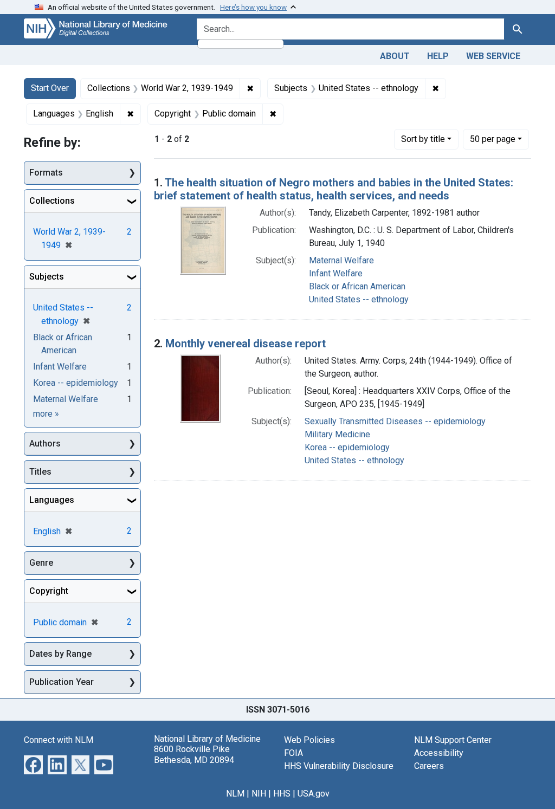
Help (438, 56)
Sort (423, 139)
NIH (258, 793)
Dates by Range (60, 654)
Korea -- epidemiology (347, 447)
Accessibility (438, 753)
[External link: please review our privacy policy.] (33, 764)
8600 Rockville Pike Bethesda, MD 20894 (194, 754)
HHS (282, 793)
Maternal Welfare (341, 260)
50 (492, 138)
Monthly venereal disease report (245, 343)
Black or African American (357, 286)
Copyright (48, 591)
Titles (40, 472)
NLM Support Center (453, 740)
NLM (235, 793)
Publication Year (61, 682)
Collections (52, 201)
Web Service (493, 56)
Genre (41, 563)
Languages (51, 500)
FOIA (293, 753)
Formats (46, 172)
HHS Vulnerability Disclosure (338, 766)
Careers (429, 766)
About (395, 56)
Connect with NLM (58, 740)
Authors (45, 443)
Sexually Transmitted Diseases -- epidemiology (395, 421)
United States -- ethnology (359, 299)
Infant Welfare (336, 273)
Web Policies (309, 740)
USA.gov (314, 793)
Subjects (46, 276)
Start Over (50, 88)
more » (46, 414)
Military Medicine (337, 434)
